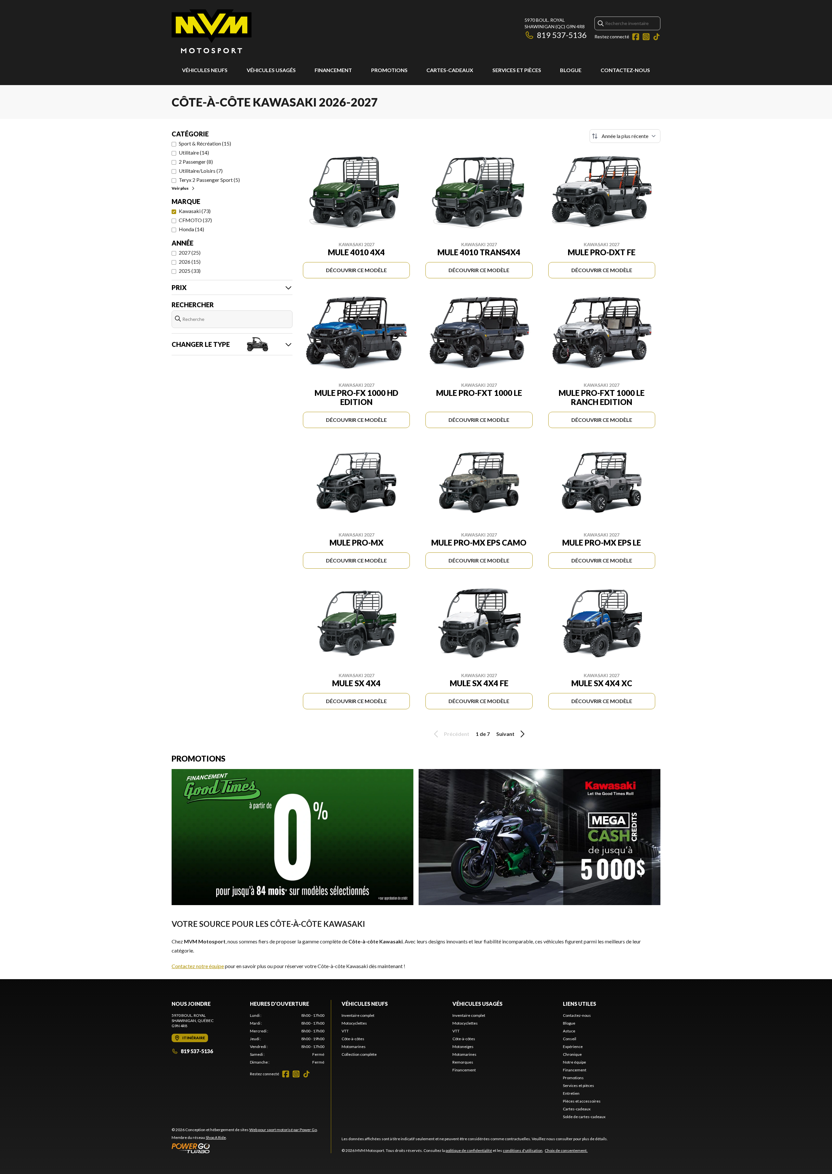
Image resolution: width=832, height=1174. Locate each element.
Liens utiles (579, 1004)
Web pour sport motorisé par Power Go (283, 1129)
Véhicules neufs (205, 70)
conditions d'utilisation (522, 1150)
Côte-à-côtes (353, 1038)
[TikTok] (656, 37)
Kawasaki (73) (195, 211)
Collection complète (359, 1054)
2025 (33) (190, 271)
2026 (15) (190, 262)
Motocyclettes (354, 1023)
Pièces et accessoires (582, 1101)
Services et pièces (516, 70)
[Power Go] (245, 1148)
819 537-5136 (562, 35)
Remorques (462, 1062)
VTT (345, 1031)
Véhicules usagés (271, 70)
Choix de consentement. (566, 1150)
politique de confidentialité (469, 1150)
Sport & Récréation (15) (205, 143)
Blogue (570, 70)
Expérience (573, 1046)
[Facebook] (636, 37)
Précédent (456, 734)
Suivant (505, 734)
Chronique (572, 1054)
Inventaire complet (358, 1015)
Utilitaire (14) (194, 152)
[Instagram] (646, 37)
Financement (333, 70)
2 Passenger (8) (196, 161)
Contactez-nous (625, 70)
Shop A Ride (216, 1137)
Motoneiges (463, 1046)
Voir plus (180, 188)
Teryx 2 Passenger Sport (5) (209, 180)
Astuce (569, 1031)
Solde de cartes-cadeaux (584, 1116)
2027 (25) (190, 252)
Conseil (569, 1038)
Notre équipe (574, 1062)
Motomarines (354, 1046)
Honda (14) (191, 229)
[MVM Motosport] (212, 31)
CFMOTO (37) (195, 220)
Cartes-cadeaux (449, 70)
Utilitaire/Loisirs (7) (201, 171)
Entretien (571, 1093)
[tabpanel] (287, 1039)
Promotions (389, 70)
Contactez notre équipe (198, 966)
